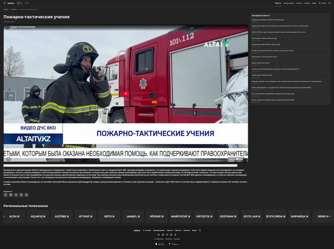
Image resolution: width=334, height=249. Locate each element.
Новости (278, 3)
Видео (314, 3)
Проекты (299, 3)
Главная (5, 9)
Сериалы (307, 3)
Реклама (177, 239)
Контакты (169, 239)
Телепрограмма (288, 3)
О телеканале (158, 239)
